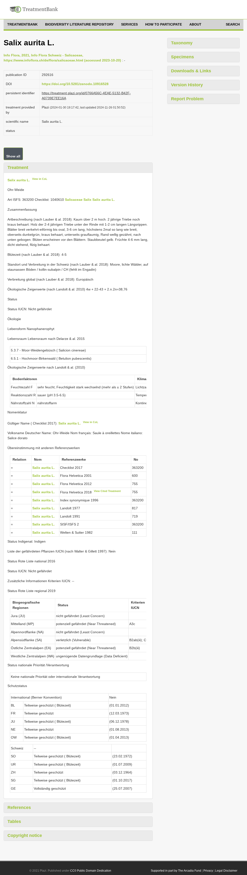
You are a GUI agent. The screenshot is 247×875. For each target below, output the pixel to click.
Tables (14, 821)
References (19, 807)
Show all (13, 156)
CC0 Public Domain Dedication (90, 870)
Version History (187, 84)
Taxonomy (181, 42)
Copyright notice (24, 835)
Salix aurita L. (18, 180)
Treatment (17, 167)
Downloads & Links (191, 70)
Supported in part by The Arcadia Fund (176, 870)
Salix (87, 200)
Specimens (182, 56)
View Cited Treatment (107, 491)
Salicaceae (73, 200)
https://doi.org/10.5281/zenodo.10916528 (75, 84)
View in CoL (39, 178)
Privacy (208, 870)
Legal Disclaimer (226, 870)
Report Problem (187, 98)
